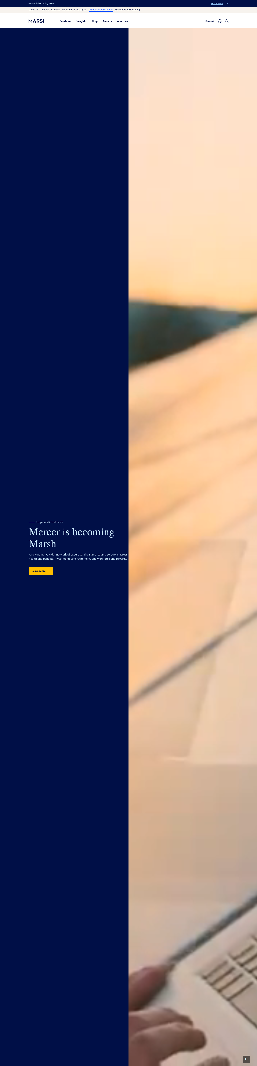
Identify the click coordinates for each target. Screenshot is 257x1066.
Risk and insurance (50, 9)
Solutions (65, 21)
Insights (81, 21)
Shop (95, 21)
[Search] (226, 21)
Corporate (34, 9)
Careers (107, 21)
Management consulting (127, 9)
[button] (227, 3)
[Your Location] (219, 21)
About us (122, 21)
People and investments (101, 9)
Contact (209, 20)
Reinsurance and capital (74, 9)
